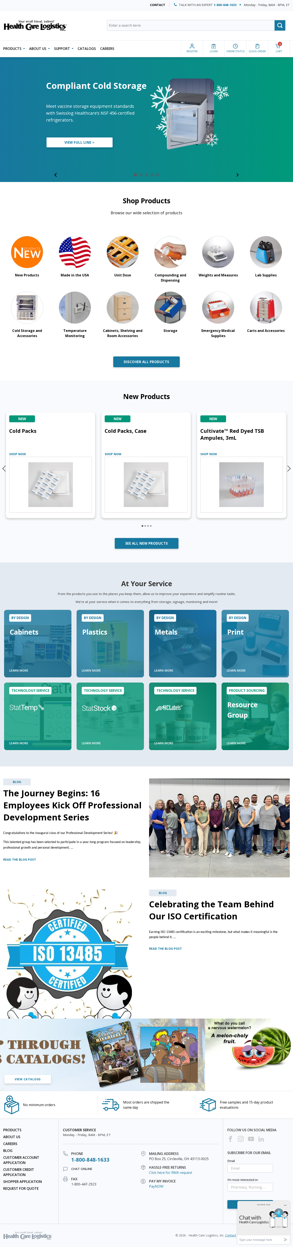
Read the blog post (19, 859)
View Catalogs (28, 1079)
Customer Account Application (21, 1160)
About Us (11, 1136)
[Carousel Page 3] (146, 175)
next (288, 466)
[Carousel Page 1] (135, 175)
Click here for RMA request (170, 1172)
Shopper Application (22, 1181)
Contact (157, 5)
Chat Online (81, 1169)
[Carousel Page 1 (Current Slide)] (142, 526)
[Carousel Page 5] (157, 175)
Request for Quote (21, 1188)
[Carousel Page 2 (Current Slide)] (141, 175)
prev (4, 466)
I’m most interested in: (242, 1180)
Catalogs (87, 48)
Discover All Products (146, 361)
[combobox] (196, 25)
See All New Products (146, 543)
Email (231, 1161)
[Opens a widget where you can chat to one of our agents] (263, 1222)
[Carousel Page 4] (152, 175)
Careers (107, 48)
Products (12, 1130)
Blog (7, 1150)
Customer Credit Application (18, 1172)
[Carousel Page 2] (145, 526)
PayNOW (156, 1186)
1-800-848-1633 (225, 5)
